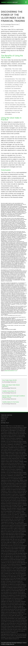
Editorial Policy (5, 422)
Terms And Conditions (6, 415)
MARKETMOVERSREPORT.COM (11, 370)
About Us (3, 420)
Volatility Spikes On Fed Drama (10, 402)
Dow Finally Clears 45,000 (9, 380)
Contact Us (4, 418)
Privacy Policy (4, 417)
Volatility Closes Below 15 (9, 391)
